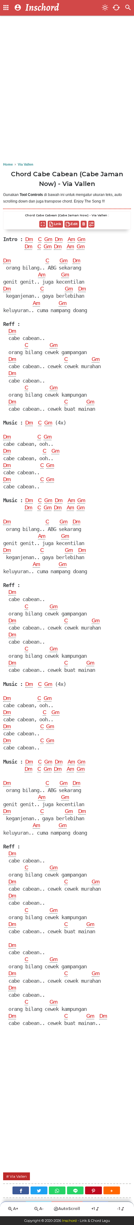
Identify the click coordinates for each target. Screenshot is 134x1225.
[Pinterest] (93, 1190)
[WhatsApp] (57, 1190)
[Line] (75, 1190)
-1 (118, 1208)
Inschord (69, 1220)
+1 (93, 1208)
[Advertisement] (67, 89)
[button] (111, 1190)
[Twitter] (39, 1190)
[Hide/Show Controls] (91, 224)
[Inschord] (62, 8)
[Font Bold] (84, 224)
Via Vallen (18, 1176)
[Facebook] (20, 1190)
